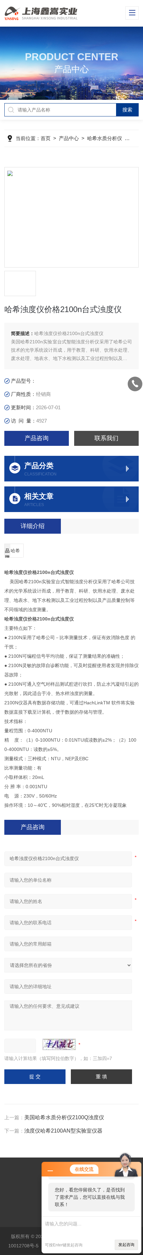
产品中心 (69, 138)
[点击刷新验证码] (59, 1044)
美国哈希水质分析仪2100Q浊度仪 (64, 1117)
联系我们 (106, 438)
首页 (46, 138)
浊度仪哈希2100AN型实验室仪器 (63, 1131)
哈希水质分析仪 (104, 138)
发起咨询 (126, 1244)
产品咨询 (37, 438)
